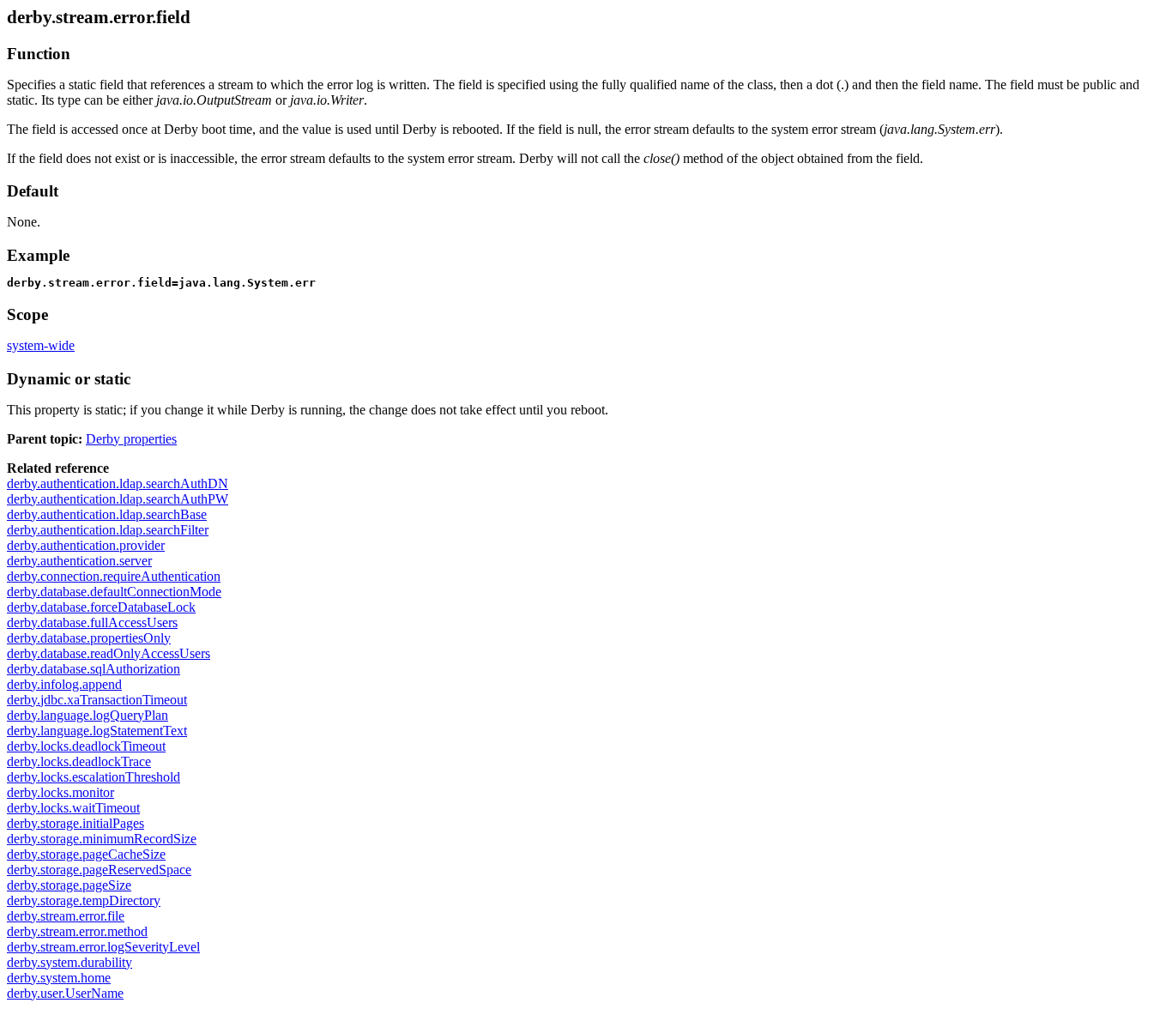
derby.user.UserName (65, 993)
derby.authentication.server (79, 560)
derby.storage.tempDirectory (83, 900)
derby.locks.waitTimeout (73, 808)
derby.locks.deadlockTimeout (86, 746)
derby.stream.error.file (65, 916)
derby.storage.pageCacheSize (86, 854)
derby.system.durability (69, 962)
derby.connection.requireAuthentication (114, 576)
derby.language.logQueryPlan (87, 715)
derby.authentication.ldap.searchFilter (107, 530)
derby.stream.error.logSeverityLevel (103, 946)
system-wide (41, 345)
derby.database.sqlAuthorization (93, 669)
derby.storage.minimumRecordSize (101, 838)
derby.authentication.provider (86, 545)
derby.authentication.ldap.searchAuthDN (117, 483)
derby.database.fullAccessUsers (92, 622)
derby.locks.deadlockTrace (79, 761)
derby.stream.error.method (77, 931)
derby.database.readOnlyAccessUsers (108, 653)
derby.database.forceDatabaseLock (101, 607)
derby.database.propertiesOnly (89, 638)
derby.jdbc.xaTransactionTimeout (97, 699)
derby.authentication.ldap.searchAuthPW (117, 499)
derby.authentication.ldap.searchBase (107, 514)
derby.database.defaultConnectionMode (114, 591)
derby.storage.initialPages (75, 823)
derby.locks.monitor (60, 792)
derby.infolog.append (64, 684)
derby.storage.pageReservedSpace (99, 869)
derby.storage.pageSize (69, 885)
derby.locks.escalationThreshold (93, 777)
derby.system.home (59, 977)
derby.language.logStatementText (97, 730)
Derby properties (131, 439)
